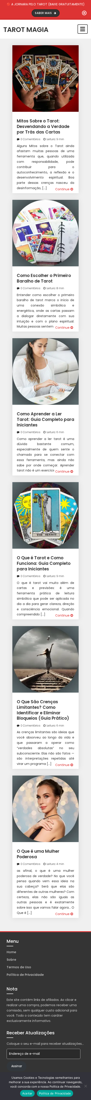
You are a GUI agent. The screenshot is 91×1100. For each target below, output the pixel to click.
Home (11, 952)
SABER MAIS (44, 13)
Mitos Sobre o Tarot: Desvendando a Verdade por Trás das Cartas (43, 126)
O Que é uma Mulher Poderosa (38, 854)
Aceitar (27, 1093)
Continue (62, 189)
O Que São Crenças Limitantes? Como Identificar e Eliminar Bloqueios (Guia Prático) (43, 710)
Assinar (16, 1066)
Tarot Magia (25, 29)
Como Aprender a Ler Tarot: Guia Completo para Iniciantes (45, 419)
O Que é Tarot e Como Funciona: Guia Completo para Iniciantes (43, 563)
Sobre (11, 959)
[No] (85, 1086)
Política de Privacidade (25, 974)
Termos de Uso (19, 967)
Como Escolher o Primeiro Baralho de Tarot (44, 278)
